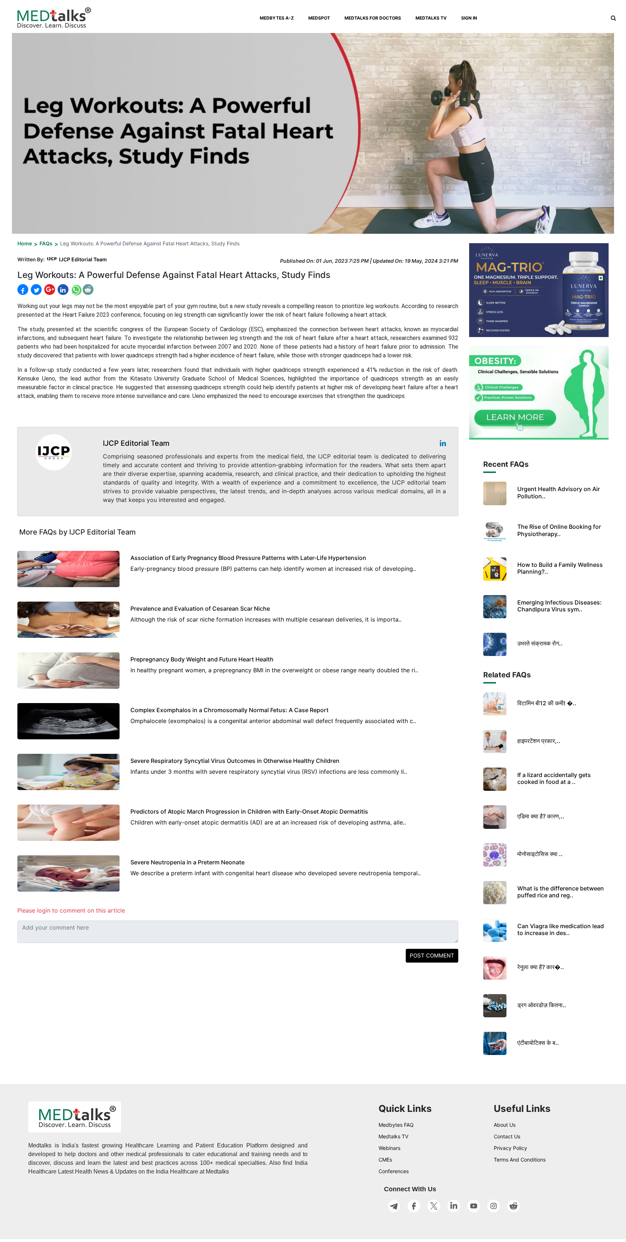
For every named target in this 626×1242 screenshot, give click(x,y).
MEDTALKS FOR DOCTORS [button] (373, 18)
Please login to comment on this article (71, 910)
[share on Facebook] (22, 289)
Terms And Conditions (520, 1159)
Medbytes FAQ (396, 1125)
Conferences (394, 1171)
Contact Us (507, 1136)
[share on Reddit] (88, 289)
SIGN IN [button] (469, 18)
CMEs (385, 1159)
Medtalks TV (393, 1136)
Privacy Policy (510, 1148)
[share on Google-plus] (49, 289)
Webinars (389, 1148)
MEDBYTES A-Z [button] (277, 18)
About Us (505, 1125)
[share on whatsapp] (76, 289)
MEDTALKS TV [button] (431, 18)
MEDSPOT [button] (319, 18)
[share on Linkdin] (62, 289)
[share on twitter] (35, 289)
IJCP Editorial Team (83, 259)
